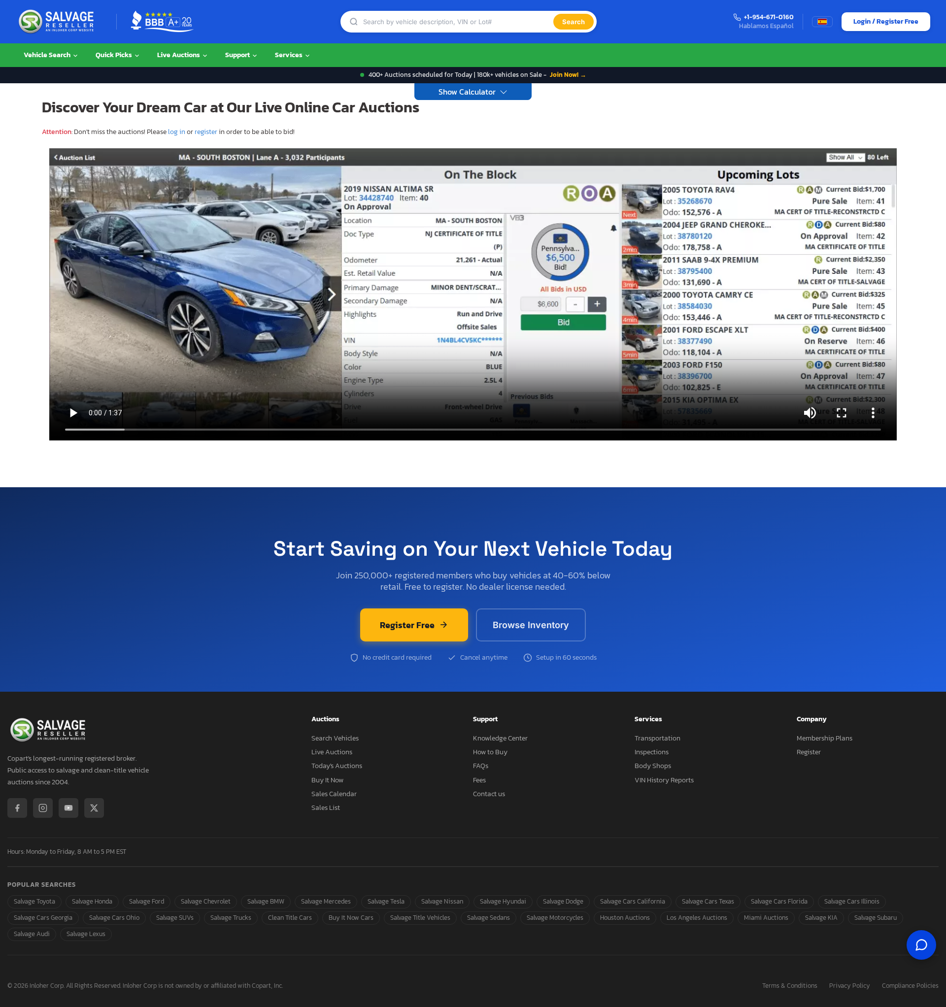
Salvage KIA (821, 917)
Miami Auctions (766, 917)
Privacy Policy (849, 986)
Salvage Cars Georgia (43, 917)
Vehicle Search (48, 55)
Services (289, 55)
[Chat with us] (921, 945)
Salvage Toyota (34, 901)
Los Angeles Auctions (697, 917)
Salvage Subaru (875, 917)
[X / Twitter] (94, 808)
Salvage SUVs (175, 917)
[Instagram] (43, 808)
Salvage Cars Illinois (851, 901)
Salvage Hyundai (503, 901)
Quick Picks (115, 55)
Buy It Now (327, 780)
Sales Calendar (334, 794)
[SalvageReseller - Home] (58, 21)
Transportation (657, 738)
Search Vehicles (335, 738)
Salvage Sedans (488, 917)
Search (573, 22)
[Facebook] (17, 808)
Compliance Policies (910, 986)
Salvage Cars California (632, 901)
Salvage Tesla (386, 901)
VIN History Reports (664, 780)
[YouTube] (68, 808)
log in (176, 132)
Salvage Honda (92, 901)
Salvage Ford (146, 901)
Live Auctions (179, 55)
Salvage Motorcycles (555, 917)
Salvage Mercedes (326, 901)
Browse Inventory (531, 625)
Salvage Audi (32, 934)
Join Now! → (568, 74)
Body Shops (653, 766)
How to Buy (490, 752)
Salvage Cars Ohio (114, 917)
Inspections (652, 752)
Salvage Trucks (230, 917)
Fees (479, 780)
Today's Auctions (336, 766)
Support (238, 55)
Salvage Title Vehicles (420, 917)
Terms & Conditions (789, 986)
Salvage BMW (265, 901)
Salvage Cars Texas (708, 901)
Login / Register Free (885, 21)
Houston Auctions (625, 917)
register (206, 132)
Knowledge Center (500, 738)
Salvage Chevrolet (206, 901)
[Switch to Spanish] (822, 21)
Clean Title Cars (290, 917)
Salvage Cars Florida (779, 901)
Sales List (325, 808)
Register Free (407, 625)
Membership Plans (824, 738)
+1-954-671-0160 (769, 17)
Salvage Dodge (563, 901)
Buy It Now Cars (351, 917)
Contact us (489, 794)
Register (809, 752)
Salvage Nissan (442, 901)
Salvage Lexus (86, 934)
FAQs (480, 766)
